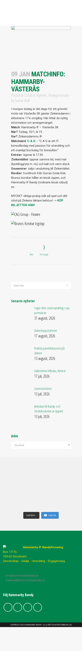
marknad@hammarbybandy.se (25, 580)
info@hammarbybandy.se (22, 575)
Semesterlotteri (43, 388)
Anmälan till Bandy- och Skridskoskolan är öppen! (48, 408)
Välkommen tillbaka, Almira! (49, 370)
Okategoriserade (58, 95)
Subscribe (52, 515)
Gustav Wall (22, 100)
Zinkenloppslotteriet (45, 330)
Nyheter (41, 95)
